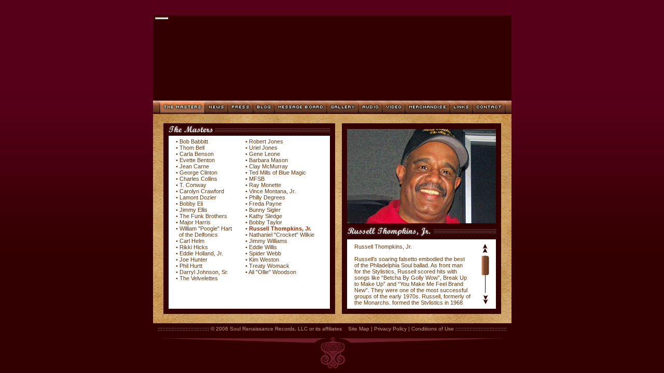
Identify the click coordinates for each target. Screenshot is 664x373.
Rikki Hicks (193, 247)
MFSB (257, 179)
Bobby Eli (191, 203)
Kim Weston (264, 259)
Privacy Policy (390, 329)
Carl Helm (191, 241)
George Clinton (198, 172)
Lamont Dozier (197, 197)
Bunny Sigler (265, 210)
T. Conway (192, 185)
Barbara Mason (268, 160)
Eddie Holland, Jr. (201, 253)
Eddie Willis (263, 247)
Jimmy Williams (268, 241)
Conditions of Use (432, 329)
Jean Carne (194, 166)
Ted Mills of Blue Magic (277, 172)
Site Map (358, 329)
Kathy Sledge (265, 216)
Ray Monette (265, 185)
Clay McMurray (268, 166)
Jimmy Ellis (193, 210)
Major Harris (195, 222)
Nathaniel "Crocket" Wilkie (281, 235)
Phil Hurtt (190, 266)
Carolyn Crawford (201, 191)
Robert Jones (266, 141)
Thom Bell (191, 148)
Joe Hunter (193, 259)
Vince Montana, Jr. (272, 191)
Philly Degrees (267, 197)
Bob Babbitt (193, 141)
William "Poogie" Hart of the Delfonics (204, 231)
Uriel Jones (263, 148)
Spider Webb (265, 253)
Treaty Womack (269, 266)
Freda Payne (265, 203)
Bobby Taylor (265, 222)
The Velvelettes (198, 278)
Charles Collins (198, 179)
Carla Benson (196, 154)
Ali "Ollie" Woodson (272, 272)
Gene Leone (264, 154)
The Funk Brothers (203, 216)
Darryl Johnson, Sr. (203, 272)
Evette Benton (197, 160)
